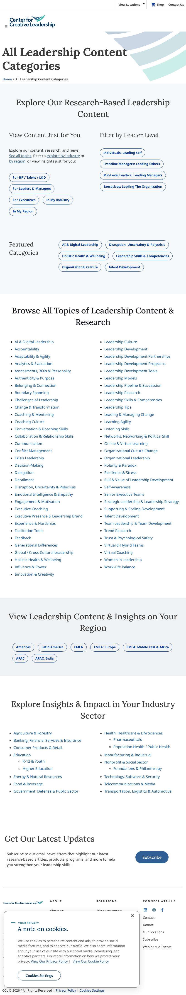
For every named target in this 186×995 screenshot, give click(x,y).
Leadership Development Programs (135, 363)
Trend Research (117, 530)
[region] (72, 949)
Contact (148, 917)
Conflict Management (33, 450)
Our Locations (153, 932)
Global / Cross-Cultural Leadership (44, 552)
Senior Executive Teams (124, 494)
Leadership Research (122, 392)
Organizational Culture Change (131, 450)
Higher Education (38, 768)
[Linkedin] (145, 909)
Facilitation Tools (29, 530)
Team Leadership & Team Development (137, 523)
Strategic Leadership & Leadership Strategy (141, 501)
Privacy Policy (66, 990)
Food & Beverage (28, 783)
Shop (160, 4)
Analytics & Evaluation (33, 363)
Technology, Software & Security (132, 776)
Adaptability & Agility (32, 356)
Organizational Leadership (127, 458)
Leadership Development (125, 349)
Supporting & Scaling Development (134, 508)
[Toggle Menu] (93, 22)
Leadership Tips (117, 407)
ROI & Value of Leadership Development (138, 479)
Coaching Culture (29, 421)
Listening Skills (117, 428)
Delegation (24, 472)
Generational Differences (36, 545)
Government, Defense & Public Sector (46, 791)
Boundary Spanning (32, 392)
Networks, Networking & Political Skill (136, 436)
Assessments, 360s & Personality (43, 370)
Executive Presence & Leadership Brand (49, 516)
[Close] (132, 916)
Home (7, 79)
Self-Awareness (117, 487)
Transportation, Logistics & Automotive (137, 791)
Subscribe (152, 857)
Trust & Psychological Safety (128, 537)
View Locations (129, 4)
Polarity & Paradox (120, 465)
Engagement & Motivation (37, 501)
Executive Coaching (31, 508)
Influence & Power (30, 566)
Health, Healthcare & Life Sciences (133, 733)
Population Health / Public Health (141, 746)
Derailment (24, 479)
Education (22, 754)
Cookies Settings (39, 975)
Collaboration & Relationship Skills (44, 436)
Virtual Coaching (118, 552)
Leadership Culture (120, 341)
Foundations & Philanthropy (137, 768)
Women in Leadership (123, 559)
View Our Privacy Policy (49, 961)
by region (17, 161)
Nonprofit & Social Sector (126, 762)
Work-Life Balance (119, 566)
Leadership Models (120, 378)
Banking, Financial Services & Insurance (47, 740)
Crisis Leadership (29, 458)
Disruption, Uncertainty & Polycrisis (45, 487)
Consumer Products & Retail (38, 747)
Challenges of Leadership (36, 399)
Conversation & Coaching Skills (41, 428)
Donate (148, 925)
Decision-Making (29, 465)
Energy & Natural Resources (38, 776)
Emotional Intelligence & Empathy (44, 494)
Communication (28, 443)
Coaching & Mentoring (34, 414)
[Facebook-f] (162, 909)
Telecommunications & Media (129, 783)
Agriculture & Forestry (33, 733)
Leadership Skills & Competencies (133, 399)
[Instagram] (153, 909)
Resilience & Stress (120, 472)
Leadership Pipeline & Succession (133, 385)
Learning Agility (117, 421)
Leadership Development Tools (130, 370)
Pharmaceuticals (127, 739)
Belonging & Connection (35, 385)
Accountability (27, 349)
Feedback (23, 537)
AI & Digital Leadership (34, 341)
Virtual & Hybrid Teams (124, 545)
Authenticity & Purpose (34, 378)
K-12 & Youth (34, 761)
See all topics (20, 155)
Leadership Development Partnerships (137, 356)
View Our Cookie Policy (91, 961)
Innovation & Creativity (34, 574)
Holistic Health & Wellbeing (38, 559)
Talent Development (121, 516)
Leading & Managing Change (129, 414)
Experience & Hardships (35, 523)
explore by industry (63, 155)
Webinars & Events (157, 947)
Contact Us (176, 4)
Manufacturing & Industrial (127, 754)
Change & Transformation (37, 407)
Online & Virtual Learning (126, 443)
